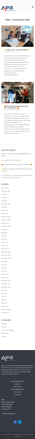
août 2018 (4, 261)
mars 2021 (4, 201)
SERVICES (18, 384)
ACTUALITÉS (17, 387)
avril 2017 (4, 300)
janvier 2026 (4, 188)
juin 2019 (4, 236)
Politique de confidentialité (21, 434)
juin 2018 (4, 264)
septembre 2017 (6, 287)
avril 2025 (4, 197)
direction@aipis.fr (6, 407)
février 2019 (4, 245)
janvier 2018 (4, 277)
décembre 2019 (5, 217)
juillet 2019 (4, 232)
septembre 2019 (6, 226)
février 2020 (4, 213)
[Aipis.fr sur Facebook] (15, 422)
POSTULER (17, 392)
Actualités (18, 52)
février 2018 (4, 274)
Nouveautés (4, 333)
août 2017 (4, 290)
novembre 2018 (5, 255)
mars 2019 (4, 242)
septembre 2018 (6, 258)
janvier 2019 (4, 248)
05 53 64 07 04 (6, 409)
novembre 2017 (5, 284)
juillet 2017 (4, 293)
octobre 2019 (5, 223)
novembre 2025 (5, 191)
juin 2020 (4, 207)
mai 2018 (4, 268)
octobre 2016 (5, 312)
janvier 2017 (4, 306)
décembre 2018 (5, 252)
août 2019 (4, 229)
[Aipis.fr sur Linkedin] (20, 422)
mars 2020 (4, 210)
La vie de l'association (7, 330)
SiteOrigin (18, 436)
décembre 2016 (5, 309)
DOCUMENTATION (18, 389)
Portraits (3, 336)
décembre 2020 (5, 204)
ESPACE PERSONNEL (9, 413)
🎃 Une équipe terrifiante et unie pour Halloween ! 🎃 (16, 107)
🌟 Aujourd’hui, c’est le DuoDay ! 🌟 (17, 50)
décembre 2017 (5, 280)
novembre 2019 (5, 220)
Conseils (3, 327)
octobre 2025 (5, 194)
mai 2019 (4, 239)
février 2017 (4, 303)
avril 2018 (4, 271)
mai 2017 (4, 296)
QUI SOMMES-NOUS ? (17, 381)
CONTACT (17, 395)
